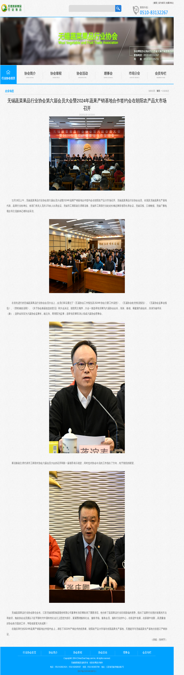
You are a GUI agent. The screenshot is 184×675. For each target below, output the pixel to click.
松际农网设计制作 (96, 662)
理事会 (126, 652)
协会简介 (53, 652)
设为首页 (161, 2)
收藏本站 (169, 2)
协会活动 (102, 652)
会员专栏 (146, 652)
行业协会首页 (29, 652)
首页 (155, 2)
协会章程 (77, 652)
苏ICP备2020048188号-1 (87, 670)
